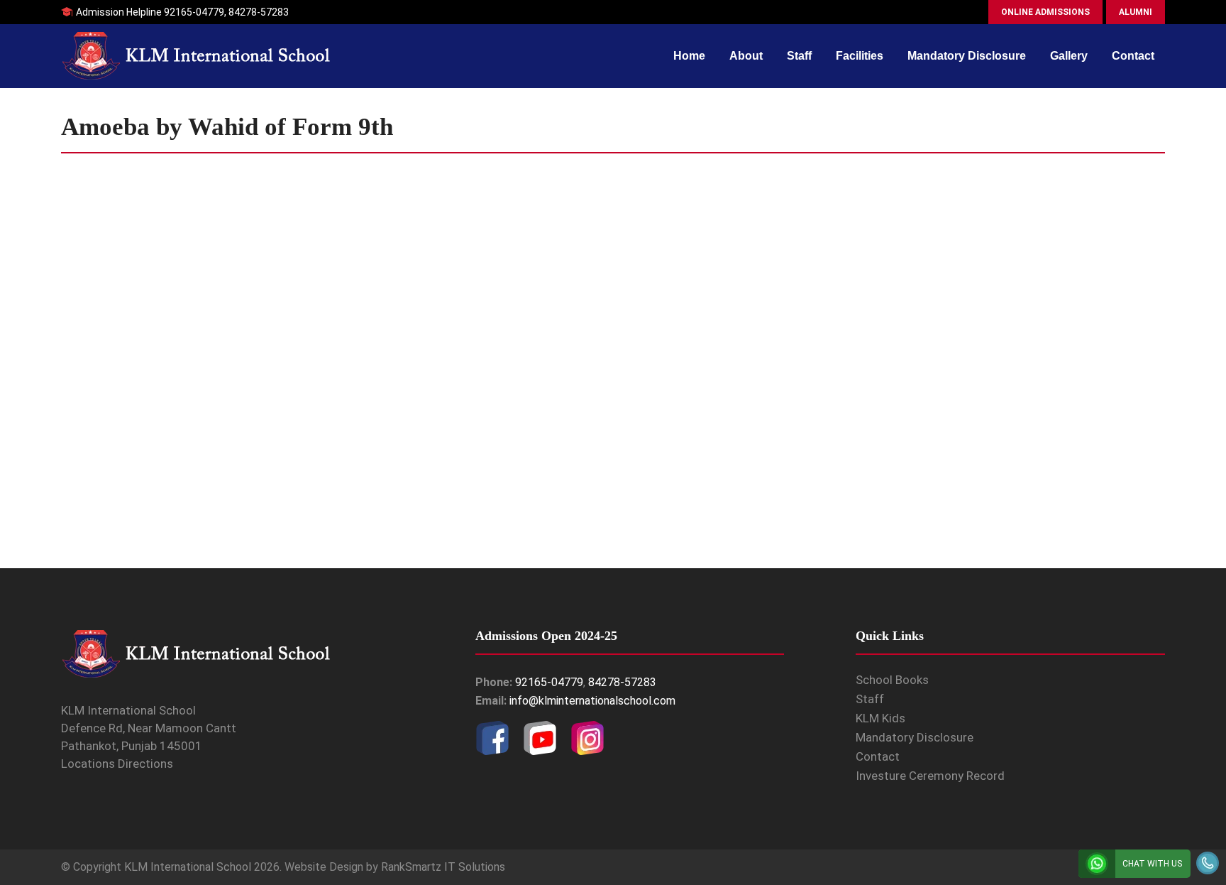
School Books (892, 680)
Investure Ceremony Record (930, 776)
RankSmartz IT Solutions (443, 867)
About (746, 56)
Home (689, 56)
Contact (1133, 56)
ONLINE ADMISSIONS (1045, 12)
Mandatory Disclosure (966, 56)
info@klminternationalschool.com (592, 700)
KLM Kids (880, 718)
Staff (799, 56)
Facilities (859, 56)
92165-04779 (194, 12)
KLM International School (187, 867)
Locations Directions (117, 763)
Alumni (1135, 12)
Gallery (1069, 56)
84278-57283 (258, 12)
